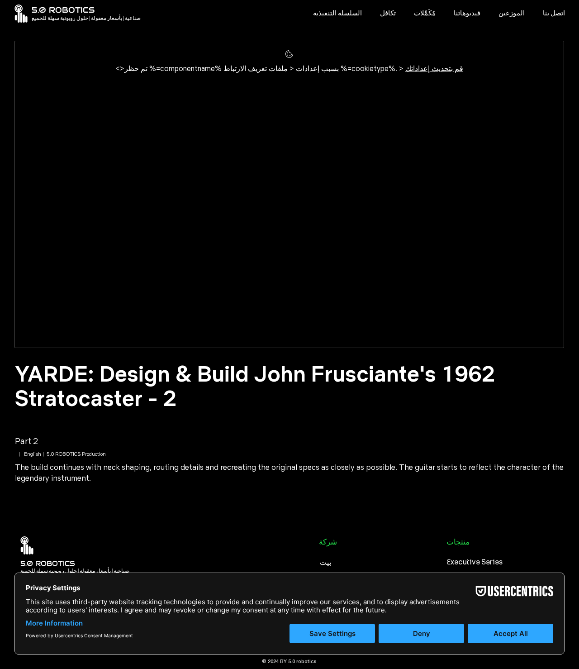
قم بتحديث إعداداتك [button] (434, 68)
